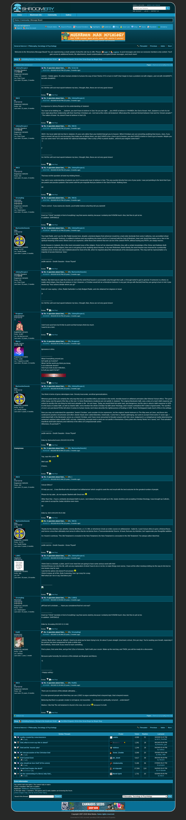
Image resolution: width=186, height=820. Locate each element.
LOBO (74, 598)
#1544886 (46, 685)
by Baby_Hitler (161, 754)
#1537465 (46, 200)
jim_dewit (116, 758)
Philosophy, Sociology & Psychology (42, 46)
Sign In (19, 28)
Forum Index (52, 27)
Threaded (143, 46)
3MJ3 (74, 126)
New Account (31, 28)
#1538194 (46, 230)
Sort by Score (33, 792)
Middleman (25, 788)
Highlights (96, 27)
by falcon (161, 775)
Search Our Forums (153, 5)
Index (162, 46)
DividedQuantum (35, 788)
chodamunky (118, 763)
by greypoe (161, 765)
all (26, 739)
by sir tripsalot (161, 770)
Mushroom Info (36, 15)
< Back (154, 65)
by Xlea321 (161, 760)
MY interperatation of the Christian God (35, 753)
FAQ (117, 27)
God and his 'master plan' (30, 748)
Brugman (75, 341)
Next (170, 46)
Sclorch (75, 68)
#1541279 (46, 479)
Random (153, 27)
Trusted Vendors (82, 27)
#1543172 (46, 523)
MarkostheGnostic (79, 272)
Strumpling (76, 632)
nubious (116, 748)
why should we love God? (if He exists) (35, 763)
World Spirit (117, 774)
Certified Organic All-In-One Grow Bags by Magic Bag (81, 59)
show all (169, 65)
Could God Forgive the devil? (31, 768)
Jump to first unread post (24, 65)
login (106, 52)
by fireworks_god (161, 744)
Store (144, 27)
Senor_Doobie (118, 753)
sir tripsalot (117, 768)
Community (52, 15)
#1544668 (46, 558)
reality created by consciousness (33, 737)
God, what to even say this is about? (34, 743)
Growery (164, 27)
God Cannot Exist (27, 758)
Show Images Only (21, 792)
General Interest (20, 46)
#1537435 (46, 170)
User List (126, 27)
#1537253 (46, 70)
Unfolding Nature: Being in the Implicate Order (39, 59)
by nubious (160, 749)
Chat (136, 27)
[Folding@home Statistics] (19, 648)
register (116, 52)
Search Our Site (138, 5)
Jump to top (20, 715)
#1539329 (46, 274)
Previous (153, 46)
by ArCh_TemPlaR (161, 739)
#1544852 (46, 634)
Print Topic (42, 792)
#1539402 (46, 343)
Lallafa (115, 737)
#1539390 (46, 316)
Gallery (68, 15)
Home (19, 15)
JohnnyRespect (78, 98)
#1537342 (46, 100)
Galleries (107, 27)
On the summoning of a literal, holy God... (36, 774)
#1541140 (46, 450)
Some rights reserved (105, 814)
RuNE (74, 683)
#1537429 (46, 128)
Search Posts (66, 27)
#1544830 (46, 600)
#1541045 (46, 388)
